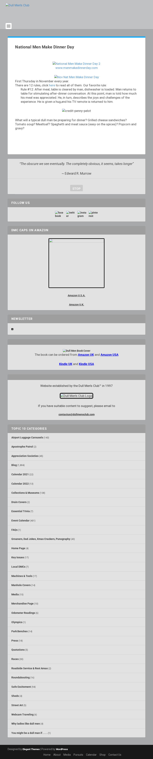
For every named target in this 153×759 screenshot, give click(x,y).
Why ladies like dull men (25, 723)
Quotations (18, 649)
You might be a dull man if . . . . (29, 732)
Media (15, 594)
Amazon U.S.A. (76, 295)
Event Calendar (20, 520)
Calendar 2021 (20, 474)
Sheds (15, 695)
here (52, 85)
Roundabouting (20, 677)
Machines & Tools (21, 576)
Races (15, 659)
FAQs (14, 529)
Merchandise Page (22, 603)
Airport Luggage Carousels (27, 437)
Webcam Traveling (22, 714)
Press (14, 640)
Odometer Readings (23, 612)
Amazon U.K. (76, 304)
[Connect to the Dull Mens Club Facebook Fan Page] (59, 214)
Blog (14, 465)
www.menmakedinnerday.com (76, 68)
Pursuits (78, 754)
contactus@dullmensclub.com (77, 414)
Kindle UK (65, 364)
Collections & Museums (25, 492)
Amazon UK (86, 355)
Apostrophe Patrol (22, 446)
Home (47, 754)
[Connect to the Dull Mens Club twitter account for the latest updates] (71, 214)
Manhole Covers (21, 585)
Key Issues (17, 557)
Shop (102, 754)
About (57, 754)
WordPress (62, 749)
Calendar (91, 754)
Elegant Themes (31, 749)
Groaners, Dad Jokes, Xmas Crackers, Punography (40, 538)
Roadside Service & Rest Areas (29, 668)
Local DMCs (18, 566)
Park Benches (19, 631)
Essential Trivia (20, 511)
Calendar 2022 (20, 483)
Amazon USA (109, 355)
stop (75, 188)
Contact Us (114, 754)
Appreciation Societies (24, 455)
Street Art (17, 705)
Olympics (16, 622)
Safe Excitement (21, 686)
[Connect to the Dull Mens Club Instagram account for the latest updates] (82, 214)
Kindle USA (86, 364)
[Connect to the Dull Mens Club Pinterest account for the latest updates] (93, 214)
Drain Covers (18, 502)
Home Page (18, 548)
